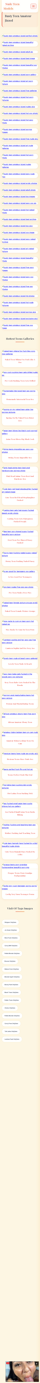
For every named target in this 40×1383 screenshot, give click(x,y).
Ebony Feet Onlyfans (11, 984)
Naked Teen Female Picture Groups (20, 611)
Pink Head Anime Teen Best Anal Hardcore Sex (20, 477)
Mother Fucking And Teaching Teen (20, 833)
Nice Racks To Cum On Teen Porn (20, 629)
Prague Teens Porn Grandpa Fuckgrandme (20, 874)
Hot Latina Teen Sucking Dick (20, 793)
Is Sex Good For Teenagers (20, 577)
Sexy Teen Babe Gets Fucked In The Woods (20, 683)
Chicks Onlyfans (10, 1008)
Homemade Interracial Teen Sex (20, 399)
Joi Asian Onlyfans (11, 930)
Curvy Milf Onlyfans (11, 945)
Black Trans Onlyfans (11, 992)
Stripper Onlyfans (10, 922)
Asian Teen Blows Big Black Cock (20, 439)
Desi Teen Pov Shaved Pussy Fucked (20, 541)
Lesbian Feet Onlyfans (12, 1039)
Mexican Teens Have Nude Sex (20, 759)
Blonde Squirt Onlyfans (12, 977)
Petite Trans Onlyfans (12, 1000)
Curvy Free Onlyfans (11, 1023)
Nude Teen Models (12, 6)
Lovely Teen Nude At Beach (20, 664)
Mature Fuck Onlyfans (12, 969)
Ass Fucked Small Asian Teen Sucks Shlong (20, 813)
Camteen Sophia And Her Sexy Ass (20, 648)
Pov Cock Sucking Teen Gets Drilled (20, 381)
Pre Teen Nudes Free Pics (20, 592)
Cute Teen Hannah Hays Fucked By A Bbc (20, 853)
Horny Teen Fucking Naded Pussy (20, 561)
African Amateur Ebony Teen (20, 722)
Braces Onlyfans (10, 961)
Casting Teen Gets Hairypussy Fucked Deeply (20, 520)
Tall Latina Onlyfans (11, 1031)
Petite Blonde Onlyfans (12, 953)
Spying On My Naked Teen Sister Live (20, 419)
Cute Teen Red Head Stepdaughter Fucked (20, 498)
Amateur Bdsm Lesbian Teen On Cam (20, 742)
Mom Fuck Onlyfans (11, 938)
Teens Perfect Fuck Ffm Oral (20, 775)
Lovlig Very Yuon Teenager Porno (20, 894)
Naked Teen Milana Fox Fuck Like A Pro (20, 360)
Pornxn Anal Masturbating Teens (20, 704)
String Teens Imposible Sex (20, 457)
